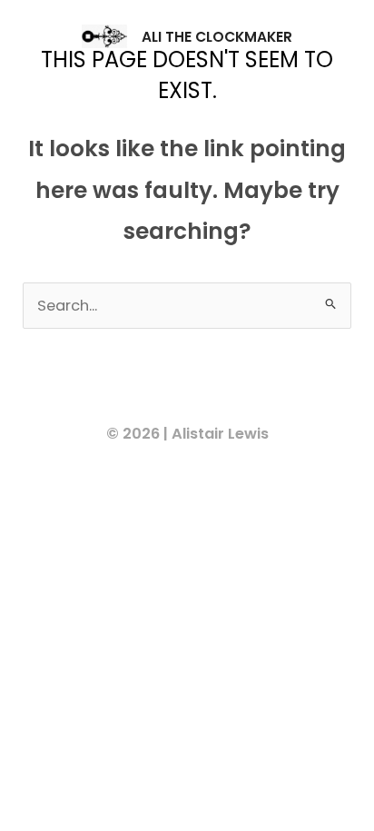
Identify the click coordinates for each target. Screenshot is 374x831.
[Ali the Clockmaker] (104, 37)
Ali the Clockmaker (217, 36)
